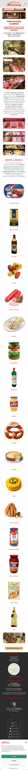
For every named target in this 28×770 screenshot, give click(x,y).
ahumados (8, 108)
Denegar (14, 760)
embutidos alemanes (17, 104)
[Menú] (24, 3)
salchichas (14, 106)
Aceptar (14, 756)
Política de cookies (13, 768)
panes (13, 108)
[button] (26, 742)
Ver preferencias (14, 764)
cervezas (8, 106)
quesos (20, 106)
